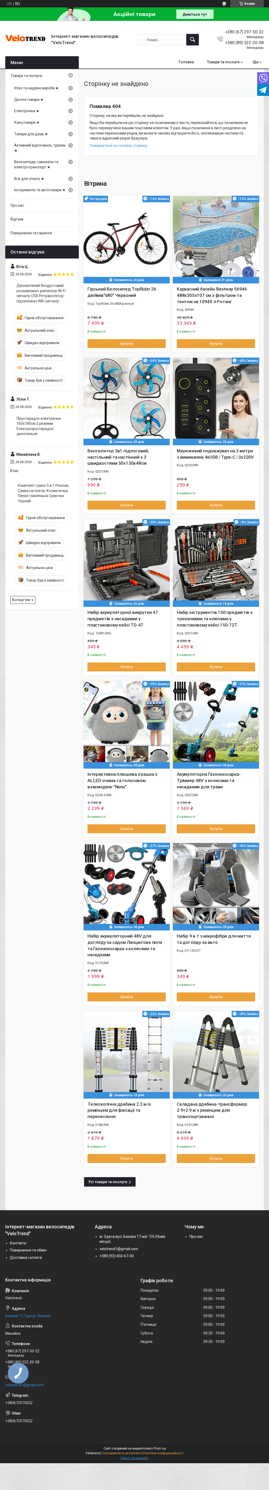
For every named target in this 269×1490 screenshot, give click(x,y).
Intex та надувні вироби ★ (36, 88)
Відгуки (17, 219)
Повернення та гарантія (31, 233)
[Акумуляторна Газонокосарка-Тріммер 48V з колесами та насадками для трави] (216, 724)
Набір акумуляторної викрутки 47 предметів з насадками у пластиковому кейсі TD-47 (122, 619)
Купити (127, 344)
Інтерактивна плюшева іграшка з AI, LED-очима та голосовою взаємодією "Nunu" (122, 780)
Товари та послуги (223, 62)
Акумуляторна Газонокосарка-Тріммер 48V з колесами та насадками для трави (209, 780)
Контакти (18, 1243)
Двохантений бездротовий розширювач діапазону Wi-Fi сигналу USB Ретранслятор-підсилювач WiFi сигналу (41, 293)
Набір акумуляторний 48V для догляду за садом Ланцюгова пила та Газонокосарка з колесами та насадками (124, 945)
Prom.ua (160, 1448)
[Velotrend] (26, 40)
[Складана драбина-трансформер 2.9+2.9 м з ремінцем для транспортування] (216, 1054)
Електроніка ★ (26, 111)
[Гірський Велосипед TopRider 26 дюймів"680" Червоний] (127, 239)
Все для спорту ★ (29, 179)
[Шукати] (192, 39)
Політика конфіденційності (163, 1453)
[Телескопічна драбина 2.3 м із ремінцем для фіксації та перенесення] (127, 1054)
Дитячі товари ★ (29, 99)
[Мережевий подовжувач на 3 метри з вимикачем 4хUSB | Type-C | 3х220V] (216, 401)
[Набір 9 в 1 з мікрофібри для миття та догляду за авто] (216, 886)
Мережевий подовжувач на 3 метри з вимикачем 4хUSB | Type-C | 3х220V (215, 454)
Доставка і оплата (26, 1257)
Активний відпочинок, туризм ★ (39, 148)
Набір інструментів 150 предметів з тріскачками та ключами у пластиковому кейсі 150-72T (214, 619)
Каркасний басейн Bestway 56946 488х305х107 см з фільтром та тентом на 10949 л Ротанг (212, 295)
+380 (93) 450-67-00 (117, 1256)
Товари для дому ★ (31, 134)
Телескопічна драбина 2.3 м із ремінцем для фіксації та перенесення (119, 1110)
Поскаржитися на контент (121, 1453)
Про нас (17, 205)
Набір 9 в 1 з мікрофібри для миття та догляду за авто (214, 939)
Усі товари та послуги (107, 1182)
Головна (186, 62)
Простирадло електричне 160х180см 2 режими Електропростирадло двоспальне (39, 426)
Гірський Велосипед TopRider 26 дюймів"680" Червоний (121, 292)
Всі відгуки (21, 600)
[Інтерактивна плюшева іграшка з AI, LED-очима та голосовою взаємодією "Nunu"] (127, 724)
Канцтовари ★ (27, 122)
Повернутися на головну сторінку (118, 145)
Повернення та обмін (28, 1250)
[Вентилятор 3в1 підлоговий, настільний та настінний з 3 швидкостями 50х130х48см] (127, 401)
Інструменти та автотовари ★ (40, 190)
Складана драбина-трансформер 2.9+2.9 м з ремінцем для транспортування (212, 1110)
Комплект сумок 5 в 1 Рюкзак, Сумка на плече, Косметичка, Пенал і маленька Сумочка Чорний (43, 493)
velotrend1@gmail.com (119, 1249)
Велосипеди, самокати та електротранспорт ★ (36, 164)
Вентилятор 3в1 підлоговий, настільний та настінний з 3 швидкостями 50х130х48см (118, 457)
